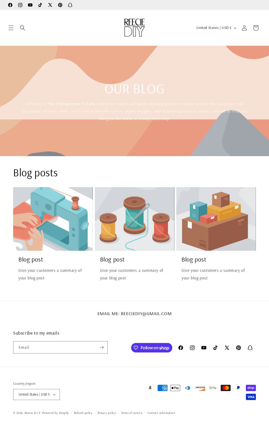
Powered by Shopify (55, 413)
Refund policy (83, 413)
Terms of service (131, 413)
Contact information (161, 413)
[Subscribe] (101, 347)
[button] (11, 28)
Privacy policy (107, 413)
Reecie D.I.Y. (33, 413)
